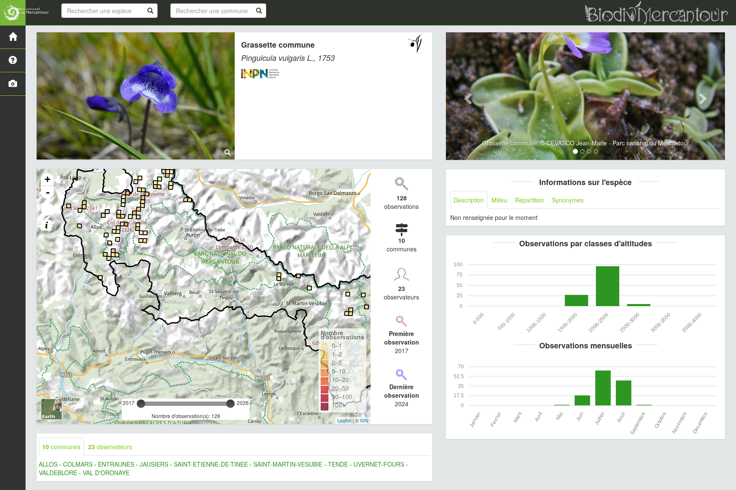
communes (61, 446)
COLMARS (77, 464)
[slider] (141, 403)
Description (469, 200)
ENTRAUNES (116, 464)
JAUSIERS (154, 464)
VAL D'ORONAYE (106, 472)
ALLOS (48, 464)
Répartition (529, 200)
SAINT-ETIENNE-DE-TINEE (211, 464)
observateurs (110, 446)
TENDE (338, 464)
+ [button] (47, 179)
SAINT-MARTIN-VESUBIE (287, 464)
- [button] (48, 192)
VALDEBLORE (58, 472)
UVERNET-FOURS (379, 464)
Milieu (499, 200)
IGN (364, 420)
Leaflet (344, 420)
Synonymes (568, 200)
